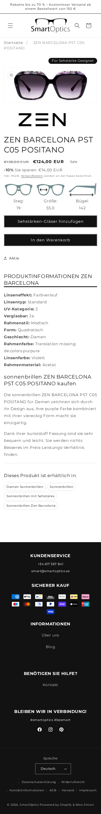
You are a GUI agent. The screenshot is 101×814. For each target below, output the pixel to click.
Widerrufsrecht (72, 782)
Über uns (50, 635)
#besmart (62, 720)
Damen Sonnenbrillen (24, 487)
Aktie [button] (14, 258)
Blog (50, 646)
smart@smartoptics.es (50, 571)
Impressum (88, 790)
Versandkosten (32, 176)
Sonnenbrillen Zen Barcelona (30, 506)
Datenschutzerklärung (39, 782)
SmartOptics (29, 805)
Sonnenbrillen (61, 487)
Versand (68, 790)
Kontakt (50, 684)
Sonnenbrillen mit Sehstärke (30, 496)
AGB (52, 790)
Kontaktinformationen (27, 790)
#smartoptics (41, 720)
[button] (10, 25)
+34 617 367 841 (50, 564)
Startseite (13, 42)
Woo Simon (85, 805)
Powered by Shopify (56, 805)
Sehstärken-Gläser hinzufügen (51, 221)
